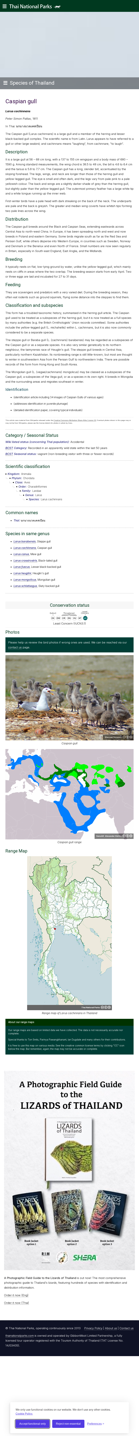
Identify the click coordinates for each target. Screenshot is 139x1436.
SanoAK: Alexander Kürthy (109, 836)
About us (111, 1328)
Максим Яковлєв (113, 737)
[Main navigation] (5, 6)
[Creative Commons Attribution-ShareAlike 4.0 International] (106, 1007)
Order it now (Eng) (16, 1295)
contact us (15, 647)
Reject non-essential (68, 1423)
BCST (9, 448)
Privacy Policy (93, 1328)
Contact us (127, 1328)
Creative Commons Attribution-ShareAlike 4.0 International (127, 737)
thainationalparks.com (19, 1335)
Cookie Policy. (24, 1414)
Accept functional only (32, 1423)
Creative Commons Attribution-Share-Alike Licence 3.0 (75, 420)
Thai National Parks (36, 7)
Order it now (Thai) (16, 1303)
